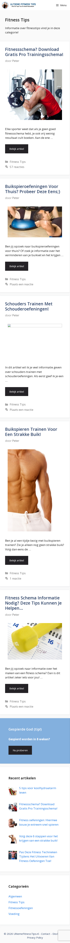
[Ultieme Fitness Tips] (19, 5)
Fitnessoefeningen (20, 908)
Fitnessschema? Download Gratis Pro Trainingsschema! (34, 51)
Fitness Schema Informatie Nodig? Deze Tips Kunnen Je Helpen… (33, 603)
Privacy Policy (35, 937)
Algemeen (15, 896)
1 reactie (15, 578)
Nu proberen (20, 750)
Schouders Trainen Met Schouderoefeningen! (28, 306)
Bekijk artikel (16, 148)
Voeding (14, 914)
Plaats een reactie (21, 284)
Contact (45, 933)
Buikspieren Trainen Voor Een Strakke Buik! (31, 431)
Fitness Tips (18, 162)
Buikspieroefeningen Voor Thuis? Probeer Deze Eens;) (32, 188)
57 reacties (17, 167)
